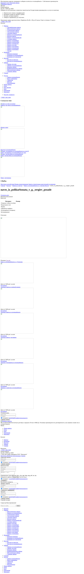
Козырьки (6, 52)
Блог (5, 89)
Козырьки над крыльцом (14, 56)
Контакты (6, 92)
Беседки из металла (12, 59)
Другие (9, 51)
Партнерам (7, 90)
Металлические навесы (13, 29)
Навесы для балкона (12, 49)
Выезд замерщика (12, 78)
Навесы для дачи (12, 45)
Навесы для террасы (13, 46)
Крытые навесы (11, 36)
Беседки (6, 58)
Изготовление (11, 83)
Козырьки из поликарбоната (15, 55)
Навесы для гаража (12, 532)
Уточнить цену (5, 195)
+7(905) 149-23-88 (6, 21)
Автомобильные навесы (14, 27)
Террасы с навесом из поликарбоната (11, 387)
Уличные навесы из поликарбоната (10, 312)
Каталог (6, 508)
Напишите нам (5, 3)
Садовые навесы (11, 39)
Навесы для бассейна (13, 42)
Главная (6, 555)
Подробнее (4, 285)
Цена (5, 86)
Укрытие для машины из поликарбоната (12, 362)
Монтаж (9, 81)
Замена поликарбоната (13, 77)
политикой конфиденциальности (18, 418)
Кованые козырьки (12, 54)
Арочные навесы (12, 33)
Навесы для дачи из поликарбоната (10, 105)
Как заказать (7, 87)
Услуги (6, 75)
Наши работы (8, 84)
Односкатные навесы (13, 30)
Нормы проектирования (21, 184)
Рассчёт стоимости (9, 94)
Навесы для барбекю (13, 40)
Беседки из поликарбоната (14, 61)
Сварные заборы (11, 71)
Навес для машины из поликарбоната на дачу (13, 152)
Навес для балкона (6, 178)
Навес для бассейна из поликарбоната (11, 155)
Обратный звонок (14, 3)
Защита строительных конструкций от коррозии (41, 184)
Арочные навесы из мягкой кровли (10, 287)
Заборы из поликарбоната (14, 65)
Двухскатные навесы (13, 31)
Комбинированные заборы (14, 68)
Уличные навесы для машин (8, 337)
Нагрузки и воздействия (7, 184)
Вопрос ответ (4, 127)
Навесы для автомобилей (14, 37)
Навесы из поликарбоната (14, 34)
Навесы (6, 26)
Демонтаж (10, 80)
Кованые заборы (11, 67)
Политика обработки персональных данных (13, 456)
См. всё (8, 260)
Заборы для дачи (11, 64)
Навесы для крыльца (13, 48)
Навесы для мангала (13, 43)
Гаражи (6, 73)
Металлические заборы (13, 70)
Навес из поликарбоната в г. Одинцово (12, 262)
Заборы (6, 62)
